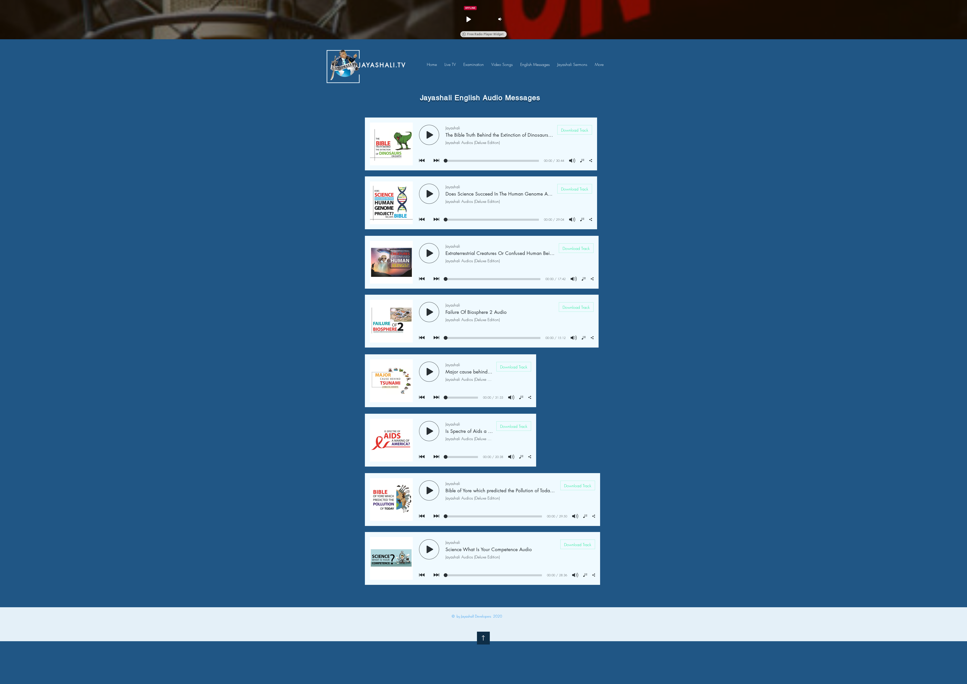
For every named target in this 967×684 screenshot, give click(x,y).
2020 (497, 616)
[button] (468, 19)
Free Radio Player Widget (485, 34)
